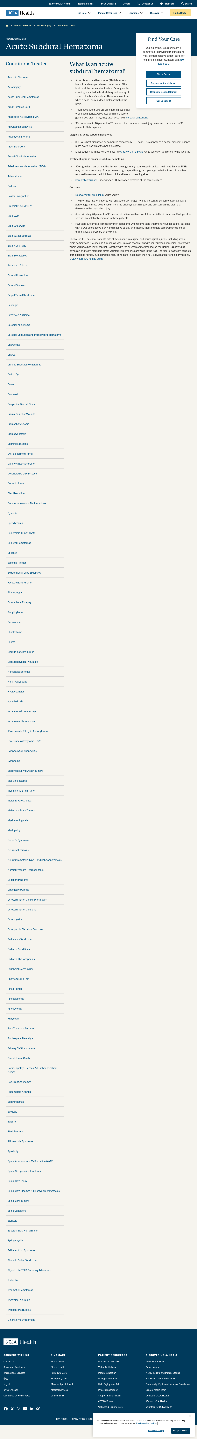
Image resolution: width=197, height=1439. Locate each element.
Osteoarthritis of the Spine (22, 909)
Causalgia (13, 305)
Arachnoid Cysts (17, 146)
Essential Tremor (17, 562)
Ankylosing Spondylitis (20, 126)
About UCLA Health (155, 1361)
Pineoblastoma (16, 998)
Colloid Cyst (14, 374)
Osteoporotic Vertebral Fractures (25, 929)
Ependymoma (15, 523)
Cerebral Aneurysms (19, 324)
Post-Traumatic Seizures (21, 1028)
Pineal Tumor (15, 988)
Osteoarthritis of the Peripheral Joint (27, 899)
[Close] (190, 1416)
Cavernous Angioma (19, 315)
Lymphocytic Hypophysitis (22, 751)
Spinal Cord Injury (17, 1181)
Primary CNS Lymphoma (21, 1048)
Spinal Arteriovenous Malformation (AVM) (30, 1161)
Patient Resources (107, 12)
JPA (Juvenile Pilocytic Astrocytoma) (28, 731)
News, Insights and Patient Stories (163, 1372)
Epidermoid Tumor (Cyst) (21, 533)
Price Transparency (108, 1389)
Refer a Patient (85, 3)
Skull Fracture (15, 1131)
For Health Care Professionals (160, 1378)
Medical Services (22, 25)
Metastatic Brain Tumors (21, 810)
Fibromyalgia (15, 592)
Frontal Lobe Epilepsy (19, 602)
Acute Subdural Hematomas (23, 97)
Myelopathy (14, 830)
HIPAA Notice (61, 1418)
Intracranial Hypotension (21, 721)
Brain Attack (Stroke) (19, 235)
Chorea (11, 354)
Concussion (14, 394)
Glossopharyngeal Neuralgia (23, 661)
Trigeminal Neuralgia (19, 1299)
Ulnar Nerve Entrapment (21, 1319)
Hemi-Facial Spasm (18, 681)
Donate (126, 3)
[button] (60, 3)
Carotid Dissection (18, 275)
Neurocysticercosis (18, 850)
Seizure (12, 1121)
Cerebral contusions (86, 180)
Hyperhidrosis (15, 701)
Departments (152, 1367)
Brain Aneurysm (16, 225)
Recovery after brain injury (89, 194)
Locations (133, 12)
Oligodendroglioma (18, 879)
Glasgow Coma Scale (131, 151)
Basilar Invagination (18, 196)
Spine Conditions (17, 1210)
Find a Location (58, 1367)
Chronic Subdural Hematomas (24, 364)
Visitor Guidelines (107, 1367)
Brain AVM (13, 215)
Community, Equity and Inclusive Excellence (168, 1384)
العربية (6, 1384)
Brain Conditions (17, 245)
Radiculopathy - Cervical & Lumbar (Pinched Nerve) (32, 1070)
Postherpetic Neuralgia (20, 1038)
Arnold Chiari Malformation (22, 156)
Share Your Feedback (14, 1367)
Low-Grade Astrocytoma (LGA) (24, 741)
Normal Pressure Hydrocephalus (25, 869)
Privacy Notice (78, 1418)
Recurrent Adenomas (19, 1081)
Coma (11, 384)
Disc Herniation (16, 493)
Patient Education (107, 1372)
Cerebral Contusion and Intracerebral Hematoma (34, 334)
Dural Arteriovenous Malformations (27, 503)
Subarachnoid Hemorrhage (22, 1230)
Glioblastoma (15, 632)
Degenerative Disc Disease (22, 473)
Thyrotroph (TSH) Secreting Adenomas (29, 1270)
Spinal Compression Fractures (24, 1171)
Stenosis (12, 1220)
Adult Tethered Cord (19, 106)
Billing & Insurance (107, 1378)
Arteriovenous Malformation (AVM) (27, 166)
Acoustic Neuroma (18, 77)
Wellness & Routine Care (110, 1406)
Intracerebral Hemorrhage (22, 711)
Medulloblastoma (17, 780)
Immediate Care (59, 1372)
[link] (5, 1408)
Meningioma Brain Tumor (21, 790)
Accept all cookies (180, 1430)
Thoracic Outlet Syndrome (22, 1260)
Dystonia (12, 513)
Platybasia (13, 1018)
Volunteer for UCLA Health (159, 1406)
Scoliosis (12, 1111)
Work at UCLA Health (156, 1401)
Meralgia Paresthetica (19, 800)
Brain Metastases (17, 255)
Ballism (12, 186)
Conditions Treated (66, 25)
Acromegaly (14, 87)
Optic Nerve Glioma (18, 889)
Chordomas (14, 344)
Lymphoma (14, 760)
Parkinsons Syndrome (19, 939)
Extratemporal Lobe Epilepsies (24, 572)
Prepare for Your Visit (109, 1361)
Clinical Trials (57, 1395)
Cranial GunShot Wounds (21, 414)
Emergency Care (59, 1378)
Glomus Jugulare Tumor (21, 651)
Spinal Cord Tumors (18, 1200)
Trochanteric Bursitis (19, 1309)
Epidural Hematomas (19, 542)
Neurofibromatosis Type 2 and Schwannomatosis (35, 860)
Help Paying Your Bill (108, 1384)
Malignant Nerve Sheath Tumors (25, 770)
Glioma (11, 642)
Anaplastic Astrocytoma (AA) (23, 116)
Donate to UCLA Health (157, 1395)
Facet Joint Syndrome (19, 582)
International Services (14, 1372)
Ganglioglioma (15, 612)
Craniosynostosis (17, 433)
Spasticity (13, 1151)
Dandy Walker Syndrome (21, 463)
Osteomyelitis (15, 919)
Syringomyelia (15, 1240)
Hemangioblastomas (19, 671)
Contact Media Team (156, 1389)
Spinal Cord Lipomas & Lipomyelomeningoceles (34, 1190)
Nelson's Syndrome (18, 840)
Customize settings (156, 1430)
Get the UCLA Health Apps (16, 1395)
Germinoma (14, 622)
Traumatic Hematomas (20, 1290)
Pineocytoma (15, 1008)
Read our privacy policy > (146, 1423)
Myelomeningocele (18, 820)
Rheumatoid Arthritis (19, 1091)
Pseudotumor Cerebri (19, 1058)
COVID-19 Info (105, 1401)
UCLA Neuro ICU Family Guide (86, 258)
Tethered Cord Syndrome (21, 1250)
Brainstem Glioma (17, 265)
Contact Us (147, 3)
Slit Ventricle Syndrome (20, 1141)
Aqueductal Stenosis (19, 136)
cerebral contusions (137, 117)
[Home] (7, 25)
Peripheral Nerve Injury (20, 969)
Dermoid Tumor (16, 483)
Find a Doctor (180, 12)
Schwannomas (16, 1101)
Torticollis (13, 1280)
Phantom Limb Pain (18, 978)
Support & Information (109, 1395)
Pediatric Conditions (19, 949)
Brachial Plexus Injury (19, 206)
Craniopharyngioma (18, 424)
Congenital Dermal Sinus (21, 404)
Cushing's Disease (18, 443)
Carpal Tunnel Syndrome (21, 295)
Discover (154, 12)
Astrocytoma (15, 176)
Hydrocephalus (16, 691)
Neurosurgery (44, 25)
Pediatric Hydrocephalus (21, 959)
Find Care (81, 12)
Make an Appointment (62, 1384)
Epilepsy (12, 552)
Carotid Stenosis (17, 285)
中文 (5, 1378)
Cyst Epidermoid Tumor (20, 453)
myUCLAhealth (108, 3)
